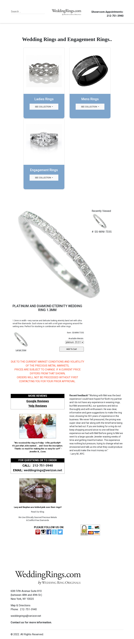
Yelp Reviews (37, 406)
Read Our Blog (37, 512)
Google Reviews (37, 401)
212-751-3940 (115, 15)
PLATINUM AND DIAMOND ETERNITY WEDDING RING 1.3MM (47, 308)
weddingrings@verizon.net (43, 470)
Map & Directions (20, 605)
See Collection (43, 106)
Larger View (21, 350)
